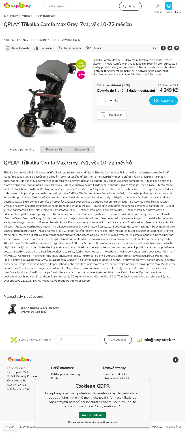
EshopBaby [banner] (20, 5)
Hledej (131, 6)
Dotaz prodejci (72, 48)
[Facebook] (175, 360)
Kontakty (56, 378)
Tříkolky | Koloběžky (44, 16)
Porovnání (46, 48)
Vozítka (26, 16)
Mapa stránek (173, 426)
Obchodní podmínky (115, 374)
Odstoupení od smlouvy (65, 374)
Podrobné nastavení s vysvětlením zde (92, 422)
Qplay (76, 40)
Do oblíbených (20, 48)
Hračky (14, 16)
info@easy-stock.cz (159, 339)
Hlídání (97, 48)
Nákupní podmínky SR (116, 378)
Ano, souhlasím (92, 415)
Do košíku (163, 100)
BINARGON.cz (153, 426)
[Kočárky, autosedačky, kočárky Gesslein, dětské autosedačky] (5, 16)
